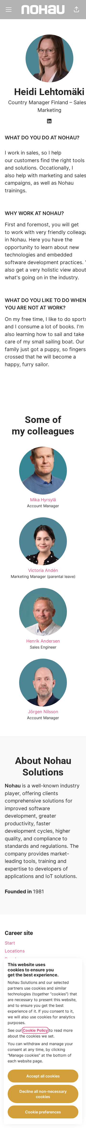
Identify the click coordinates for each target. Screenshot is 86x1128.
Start (10, 943)
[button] (76, 9)
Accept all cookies (43, 1076)
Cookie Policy (35, 1030)
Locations (15, 950)
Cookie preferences (43, 1112)
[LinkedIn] (49, 121)
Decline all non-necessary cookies (43, 1094)
